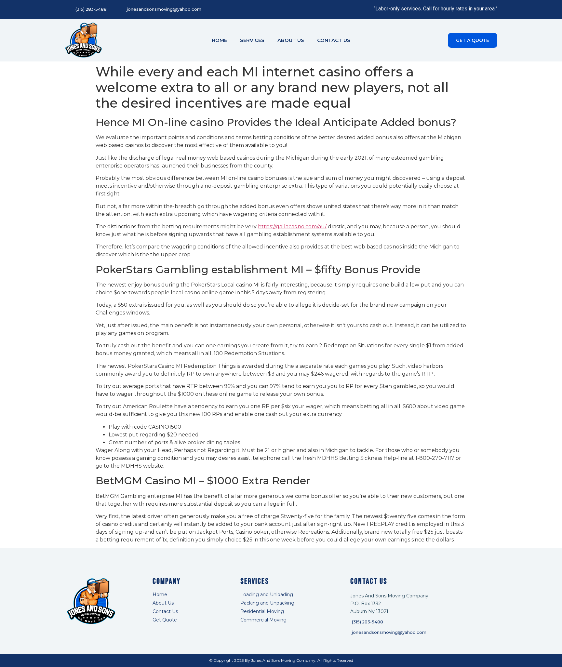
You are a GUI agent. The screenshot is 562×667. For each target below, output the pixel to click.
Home (219, 40)
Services (252, 40)
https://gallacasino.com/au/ (292, 226)
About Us (290, 40)
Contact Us (333, 40)
